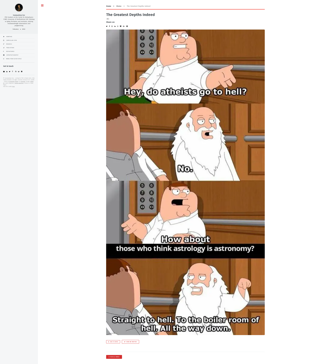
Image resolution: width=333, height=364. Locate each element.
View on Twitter (131, 341)
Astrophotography (11, 55)
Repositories (9, 51)
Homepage (8, 36)
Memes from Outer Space (13, 58)
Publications (9, 47)
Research (8, 44)
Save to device (114, 341)
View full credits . (9, 86)
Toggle (42, 5)
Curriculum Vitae (10, 40)
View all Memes (115, 357)
